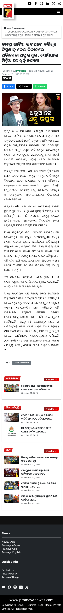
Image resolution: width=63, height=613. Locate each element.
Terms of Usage (10, 577)
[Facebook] (9, 588)
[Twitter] (26, 588)
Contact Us (8, 570)
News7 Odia (8, 541)
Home (7, 28)
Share (9, 86)
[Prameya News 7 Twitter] (53, 3)
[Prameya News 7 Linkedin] (47, 3)
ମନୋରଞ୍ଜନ (19, 28)
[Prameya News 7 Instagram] (41, 3)
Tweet (26, 86)
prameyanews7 (22, 362)
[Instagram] (15, 588)
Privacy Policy (9, 573)
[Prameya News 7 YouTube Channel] (30, 3)
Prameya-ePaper (11, 545)
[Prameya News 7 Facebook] (36, 3)
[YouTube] (3, 588)
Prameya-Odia (9, 548)
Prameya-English (11, 552)
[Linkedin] (21, 588)
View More (51, 379)
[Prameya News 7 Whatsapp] (59, 3)
